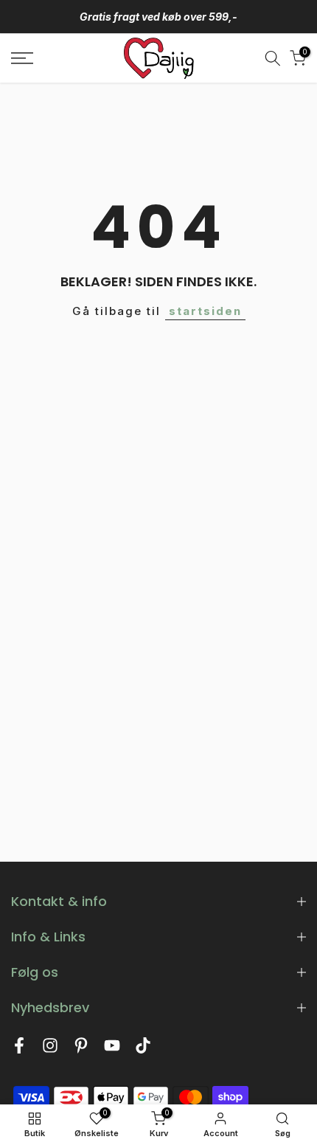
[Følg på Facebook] (19, 1049)
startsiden (205, 311)
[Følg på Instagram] (50, 1049)
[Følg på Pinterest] (81, 1049)
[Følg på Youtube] (112, 1049)
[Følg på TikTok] (143, 1049)
